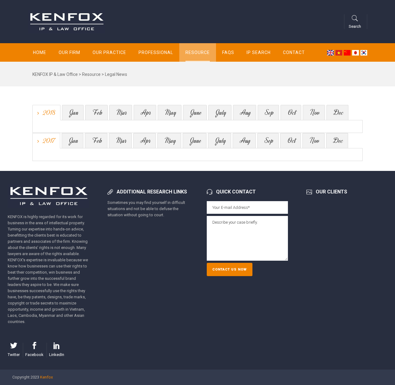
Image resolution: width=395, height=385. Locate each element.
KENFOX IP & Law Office (55, 74)
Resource (91, 74)
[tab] (46, 112)
